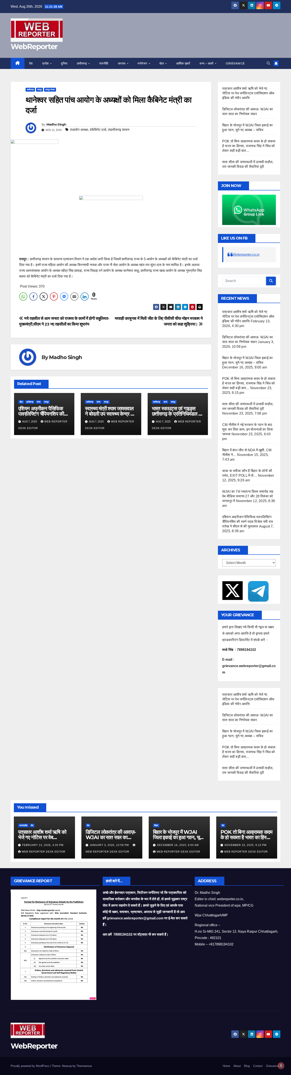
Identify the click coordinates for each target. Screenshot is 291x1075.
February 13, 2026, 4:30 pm (42, 845)
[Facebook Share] (33, 296)
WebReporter (34, 46)
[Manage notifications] (281, 1065)
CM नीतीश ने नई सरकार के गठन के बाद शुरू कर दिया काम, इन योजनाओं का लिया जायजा (247, 429)
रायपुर (39, 89)
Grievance (235, 63)
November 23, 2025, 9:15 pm (246, 845)
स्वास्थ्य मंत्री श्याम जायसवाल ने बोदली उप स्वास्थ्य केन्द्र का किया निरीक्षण (110, 413)
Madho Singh (56, 124)
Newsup (67, 1066)
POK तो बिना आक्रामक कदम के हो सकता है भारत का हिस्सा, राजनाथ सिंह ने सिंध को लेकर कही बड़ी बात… (248, 145)
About (237, 1066)
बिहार (156, 825)
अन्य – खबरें (206, 63)
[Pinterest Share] (54, 296)
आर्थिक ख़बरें (183, 63)
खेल (162, 63)
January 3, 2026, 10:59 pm (110, 845)
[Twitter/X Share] (44, 296)
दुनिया (64, 63)
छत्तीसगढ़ (82, 63)
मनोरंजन (143, 63)
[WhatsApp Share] (23, 296)
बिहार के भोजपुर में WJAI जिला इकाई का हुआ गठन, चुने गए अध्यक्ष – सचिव (177, 837)
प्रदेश (46, 63)
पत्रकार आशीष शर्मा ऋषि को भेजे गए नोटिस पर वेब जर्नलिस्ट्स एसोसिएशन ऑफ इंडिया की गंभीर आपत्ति (248, 93)
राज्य (38, 402)
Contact (258, 1066)
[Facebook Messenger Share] (64, 296)
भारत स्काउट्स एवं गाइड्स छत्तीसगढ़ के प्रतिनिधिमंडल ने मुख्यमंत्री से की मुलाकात (176, 413)
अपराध (122, 63)
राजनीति (103, 63)
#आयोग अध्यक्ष (79, 129)
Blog (247, 1066)
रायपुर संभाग (50, 89)
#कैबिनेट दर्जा (98, 129)
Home (226, 1066)
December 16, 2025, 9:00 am (178, 845)
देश (31, 63)
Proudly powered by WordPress (30, 1066)
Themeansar (84, 1066)
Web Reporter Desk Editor (43, 851)
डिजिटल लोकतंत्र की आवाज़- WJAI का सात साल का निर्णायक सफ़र (111, 837)
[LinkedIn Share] (85, 296)
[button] (268, 63)
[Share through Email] (74, 296)
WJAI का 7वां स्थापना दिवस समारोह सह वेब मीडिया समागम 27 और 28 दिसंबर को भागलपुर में (247, 496)
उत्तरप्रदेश (23, 825)
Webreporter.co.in (246, 254)
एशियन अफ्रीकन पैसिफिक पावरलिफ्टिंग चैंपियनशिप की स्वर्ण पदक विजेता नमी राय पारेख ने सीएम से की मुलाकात (247, 521)
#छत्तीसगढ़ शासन (118, 129)
